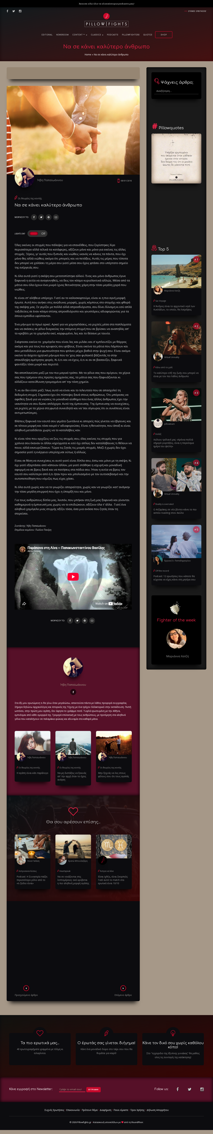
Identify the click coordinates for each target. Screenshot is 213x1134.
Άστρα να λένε (107, 871)
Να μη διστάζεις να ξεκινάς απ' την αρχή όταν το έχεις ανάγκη (71, 776)
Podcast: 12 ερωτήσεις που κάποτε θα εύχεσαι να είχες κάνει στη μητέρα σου (174, 578)
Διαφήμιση (105, 1110)
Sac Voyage (160, 300)
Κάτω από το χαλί (164, 367)
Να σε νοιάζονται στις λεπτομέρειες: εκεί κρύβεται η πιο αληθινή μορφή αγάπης (73, 880)
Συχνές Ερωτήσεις (54, 1110)
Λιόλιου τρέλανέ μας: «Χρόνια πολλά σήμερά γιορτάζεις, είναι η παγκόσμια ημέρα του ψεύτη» (173, 443)
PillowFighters (131, 35)
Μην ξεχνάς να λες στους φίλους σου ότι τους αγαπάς (113, 774)
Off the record (162, 570)
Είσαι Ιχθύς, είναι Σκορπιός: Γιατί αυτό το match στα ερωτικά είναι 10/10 (113, 880)
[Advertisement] (73, 944)
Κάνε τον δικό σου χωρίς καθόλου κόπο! (173, 1045)
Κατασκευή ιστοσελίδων (105, 1122)
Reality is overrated (164, 504)
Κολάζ (158, 434)
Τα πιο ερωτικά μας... (40, 1043)
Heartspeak (64, 871)
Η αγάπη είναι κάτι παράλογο (32, 773)
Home (88, 54)
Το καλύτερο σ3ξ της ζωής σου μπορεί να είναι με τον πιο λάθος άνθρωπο (176, 374)
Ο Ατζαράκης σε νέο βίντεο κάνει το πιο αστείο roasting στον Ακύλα (175, 511)
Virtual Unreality (171, 357)
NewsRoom (62, 35)
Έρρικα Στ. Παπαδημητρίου (177, 560)
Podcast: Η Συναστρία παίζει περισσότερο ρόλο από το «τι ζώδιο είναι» (32, 880)
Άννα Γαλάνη (33, 861)
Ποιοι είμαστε (120, 1110)
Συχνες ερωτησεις (197, 11)
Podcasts (112, 35)
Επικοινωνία (73, 1110)
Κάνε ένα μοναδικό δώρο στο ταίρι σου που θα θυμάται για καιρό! (106, 1051)
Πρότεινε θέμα (90, 1110)
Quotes (147, 35)
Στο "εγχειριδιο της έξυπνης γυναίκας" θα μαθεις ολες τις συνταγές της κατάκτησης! (173, 1055)
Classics (96, 35)
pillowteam (169, 424)
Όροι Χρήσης (137, 1110)
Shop (164, 35)
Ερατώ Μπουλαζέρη (78, 861)
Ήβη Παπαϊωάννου (50, 180)
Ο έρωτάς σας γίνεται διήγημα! (106, 1043)
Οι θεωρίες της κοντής (30, 198)
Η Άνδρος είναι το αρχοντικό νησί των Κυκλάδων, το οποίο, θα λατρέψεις (174, 308)
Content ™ (79, 35)
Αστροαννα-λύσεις (28, 871)
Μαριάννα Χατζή (172, 290)
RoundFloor (137, 1122)
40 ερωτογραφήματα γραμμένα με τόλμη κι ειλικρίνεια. (40, 1051)
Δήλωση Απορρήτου (158, 1110)
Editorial (47, 35)
